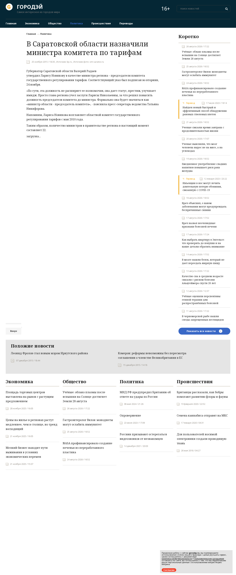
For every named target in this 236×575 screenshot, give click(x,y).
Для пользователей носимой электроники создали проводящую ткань (201, 438)
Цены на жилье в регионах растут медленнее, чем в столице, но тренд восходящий (31, 424)
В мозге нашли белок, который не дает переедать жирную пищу (203, 261)
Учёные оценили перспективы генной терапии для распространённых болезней (201, 300)
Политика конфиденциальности (177, 558)
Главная (31, 33)
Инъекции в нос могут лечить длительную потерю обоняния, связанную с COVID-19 (202, 186)
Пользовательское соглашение (209, 558)
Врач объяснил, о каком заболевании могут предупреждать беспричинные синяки (204, 206)
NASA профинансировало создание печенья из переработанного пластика (204, 92)
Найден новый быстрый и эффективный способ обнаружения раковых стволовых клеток (205, 111)
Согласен (168, 570)
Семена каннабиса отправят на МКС (202, 415)
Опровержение (130, 415)
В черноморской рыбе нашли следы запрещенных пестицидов (203, 318)
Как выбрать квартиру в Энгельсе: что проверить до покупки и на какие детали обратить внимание (203, 243)
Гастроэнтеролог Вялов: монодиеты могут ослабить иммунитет (204, 73)
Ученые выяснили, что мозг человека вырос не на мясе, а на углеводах (202, 147)
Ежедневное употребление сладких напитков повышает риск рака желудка (204, 167)
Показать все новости (201, 331)
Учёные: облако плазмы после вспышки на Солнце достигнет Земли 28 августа (201, 55)
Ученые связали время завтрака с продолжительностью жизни (203, 129)
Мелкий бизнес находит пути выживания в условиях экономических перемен (27, 452)
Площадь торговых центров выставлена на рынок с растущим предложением (30, 396)
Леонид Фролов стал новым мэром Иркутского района (49, 353)
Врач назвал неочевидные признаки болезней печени (199, 224)
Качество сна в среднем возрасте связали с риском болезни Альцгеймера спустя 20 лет (202, 280)
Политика (45, 33)
